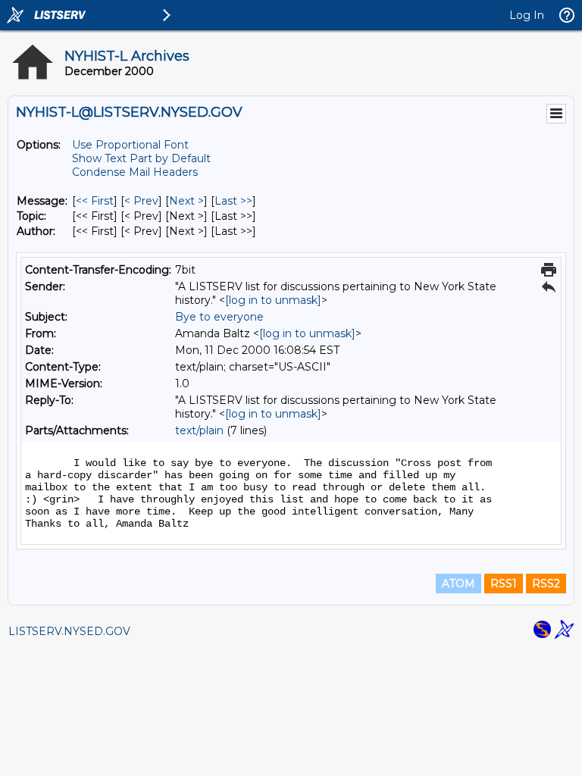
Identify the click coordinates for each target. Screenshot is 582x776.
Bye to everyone (219, 317)
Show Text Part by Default (141, 158)
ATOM (458, 583)
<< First (95, 201)
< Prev (141, 201)
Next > (186, 201)
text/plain (199, 430)
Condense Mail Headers (135, 172)
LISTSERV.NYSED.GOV (69, 631)
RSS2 (546, 583)
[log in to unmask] (273, 300)
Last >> (233, 201)
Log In (526, 15)
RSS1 (503, 583)
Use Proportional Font (130, 145)
